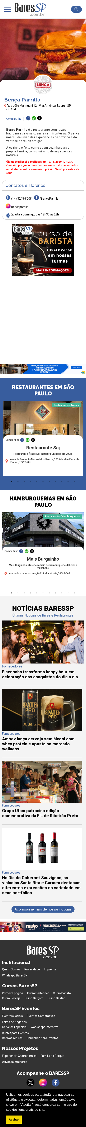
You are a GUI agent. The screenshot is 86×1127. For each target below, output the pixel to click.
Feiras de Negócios (14, 1022)
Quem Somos (11, 969)
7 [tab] (49, 482)
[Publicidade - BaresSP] (43, 250)
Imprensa (50, 969)
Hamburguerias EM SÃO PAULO (43, 501)
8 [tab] (55, 482)
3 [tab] (24, 482)
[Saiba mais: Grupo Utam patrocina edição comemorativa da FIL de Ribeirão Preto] (42, 802)
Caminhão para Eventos (42, 1038)
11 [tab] (74, 482)
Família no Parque (52, 1055)
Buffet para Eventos (15, 1033)
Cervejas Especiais (14, 1027)
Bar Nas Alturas (12, 1038)
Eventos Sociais (12, 1016)
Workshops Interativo (44, 1027)
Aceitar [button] (14, 1119)
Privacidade (32, 969)
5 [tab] (37, 482)
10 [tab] (68, 482)
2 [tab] (18, 482)
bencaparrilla (19, 207)
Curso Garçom (34, 998)
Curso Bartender (38, 993)
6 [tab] (43, 482)
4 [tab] (30, 482)
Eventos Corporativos (41, 1016)
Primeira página (12, 993)
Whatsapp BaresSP (15, 975)
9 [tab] (62, 482)
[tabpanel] (43, 439)
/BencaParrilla (49, 198)
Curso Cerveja (11, 998)
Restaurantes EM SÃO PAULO (43, 390)
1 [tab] (12, 482)
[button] (46, 1110)
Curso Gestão (56, 998)
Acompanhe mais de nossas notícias (43, 909)
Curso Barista (62, 993)
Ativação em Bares (14, 1062)
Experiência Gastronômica (19, 1055)
